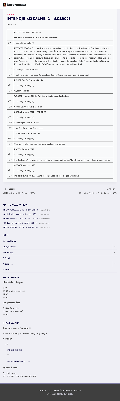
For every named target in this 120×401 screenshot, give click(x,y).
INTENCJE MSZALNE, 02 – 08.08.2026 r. (21, 227)
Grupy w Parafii (9, 247)
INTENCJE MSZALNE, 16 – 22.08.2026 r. (20, 210)
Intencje (10, 14)
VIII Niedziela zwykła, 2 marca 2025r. (19, 191)
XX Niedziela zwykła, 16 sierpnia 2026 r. (20, 214)
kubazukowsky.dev (65, 394)
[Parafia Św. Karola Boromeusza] (14, 5)
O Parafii (6, 258)
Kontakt (6, 269)
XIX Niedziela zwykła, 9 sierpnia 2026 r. (20, 223)
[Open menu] (115, 4)
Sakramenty (8, 252)
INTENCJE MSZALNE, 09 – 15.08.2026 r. (21, 218)
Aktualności (8, 264)
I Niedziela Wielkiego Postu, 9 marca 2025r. (98, 191)
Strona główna (9, 241)
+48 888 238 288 (14, 350)
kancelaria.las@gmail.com (18, 361)
